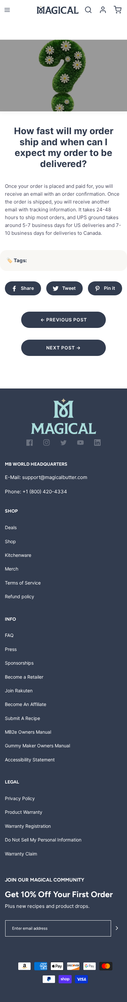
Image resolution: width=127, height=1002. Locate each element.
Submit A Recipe (22, 718)
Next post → (63, 347)
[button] (7, 10)
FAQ (9, 635)
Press (11, 649)
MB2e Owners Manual (28, 732)
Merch (11, 569)
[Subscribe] (116, 928)
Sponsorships (19, 663)
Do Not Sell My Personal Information (43, 839)
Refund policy (19, 596)
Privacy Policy (20, 798)
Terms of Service (23, 583)
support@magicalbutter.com (54, 477)
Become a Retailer (24, 677)
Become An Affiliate (25, 704)
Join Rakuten (19, 690)
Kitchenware (18, 555)
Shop (10, 541)
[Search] (88, 10)
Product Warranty (23, 812)
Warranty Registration (28, 826)
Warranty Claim (21, 853)
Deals (11, 527)
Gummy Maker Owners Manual (37, 745)
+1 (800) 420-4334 (44, 491)
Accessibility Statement (30, 759)
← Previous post (63, 319)
